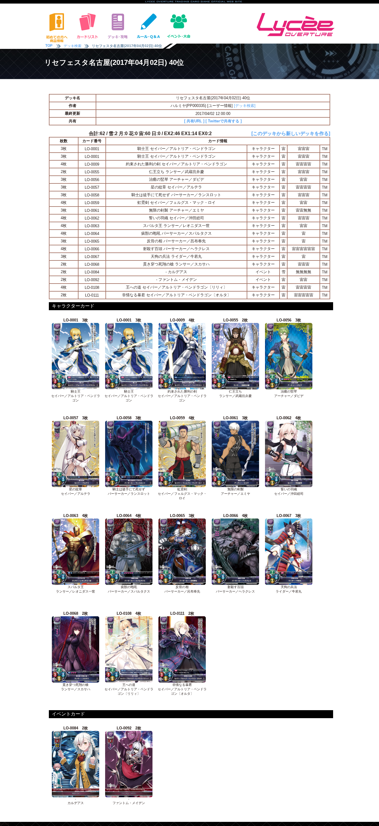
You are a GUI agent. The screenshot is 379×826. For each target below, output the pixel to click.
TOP (48, 46)
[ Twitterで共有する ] (223, 121)
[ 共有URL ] (194, 121)
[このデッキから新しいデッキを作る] (290, 133)
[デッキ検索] (245, 105)
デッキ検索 (72, 46)
